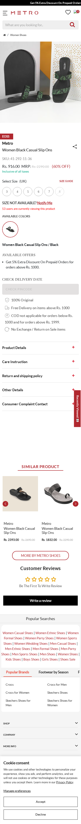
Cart (75, 11)
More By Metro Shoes (40, 555)
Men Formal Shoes (46, 649)
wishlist (68, 12)
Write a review (40, 601)
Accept (40, 801)
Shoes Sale (67, 659)
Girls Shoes (50, 659)
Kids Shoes (13, 659)
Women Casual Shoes (18, 633)
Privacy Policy (64, 782)
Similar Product (41, 466)
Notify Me (44, 203)
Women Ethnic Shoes (50, 633)
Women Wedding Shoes (31, 643)
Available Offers (18, 255)
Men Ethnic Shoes (17, 649)
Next (75, 504)
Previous (5, 504)
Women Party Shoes (39, 638)
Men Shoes (48, 654)
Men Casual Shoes (63, 643)
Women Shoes (68, 654)
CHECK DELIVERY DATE (22, 279)
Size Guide (66, 181)
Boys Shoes (31, 659)
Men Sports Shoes (25, 654)
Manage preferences (17, 791)
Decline (40, 814)
